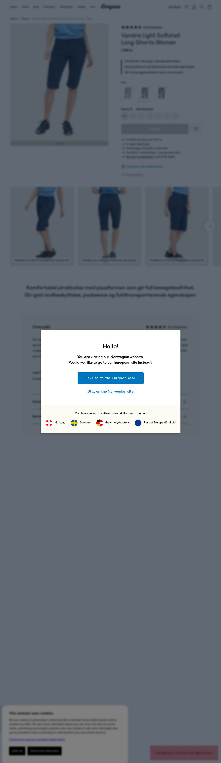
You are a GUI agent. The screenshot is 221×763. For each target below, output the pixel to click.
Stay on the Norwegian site (110, 391)
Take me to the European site (110, 378)
